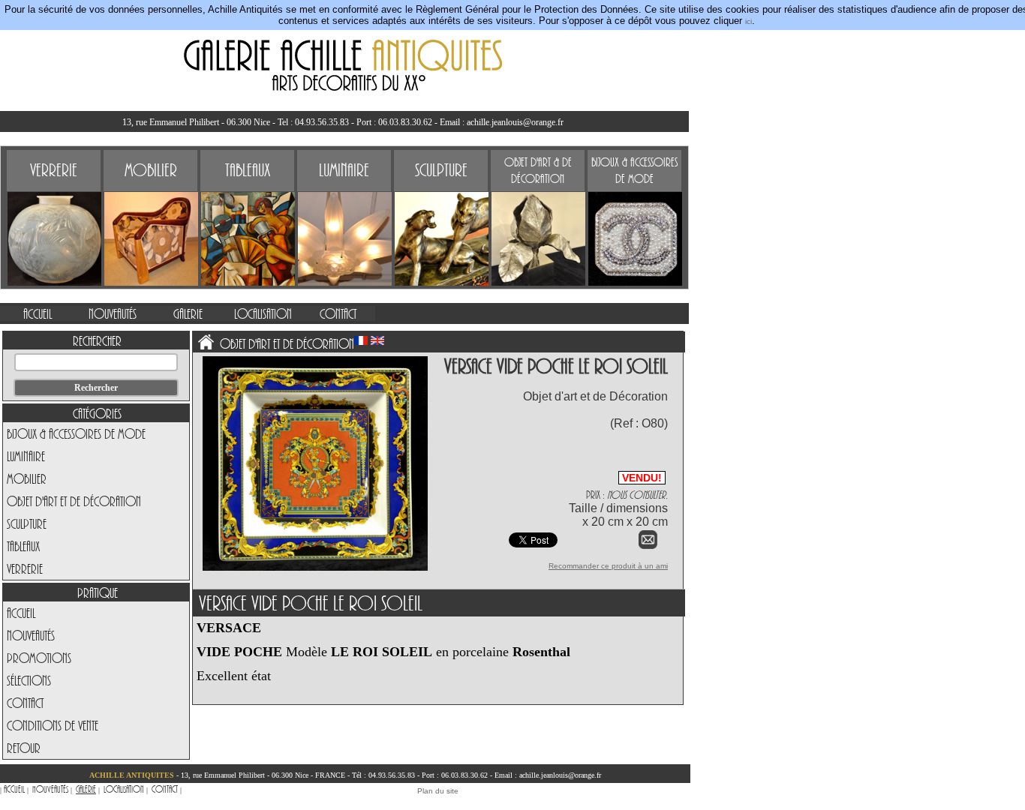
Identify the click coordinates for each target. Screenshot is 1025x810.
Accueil (21, 613)
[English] (377, 340)
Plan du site (437, 791)
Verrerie (25, 569)
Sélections (29, 680)
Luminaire (26, 456)
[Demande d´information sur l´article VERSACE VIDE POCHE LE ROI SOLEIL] (648, 546)
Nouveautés (31, 635)
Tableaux (23, 546)
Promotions (39, 658)
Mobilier (27, 479)
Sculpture (27, 523)
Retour (24, 748)
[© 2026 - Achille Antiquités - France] (315, 568)
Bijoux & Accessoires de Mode (76, 433)
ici (748, 21)
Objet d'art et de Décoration (74, 501)
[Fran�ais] (361, 340)
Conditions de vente (52, 725)
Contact (25, 703)
